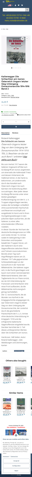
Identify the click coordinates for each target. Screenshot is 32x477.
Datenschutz (14, 456)
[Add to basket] (2, 34)
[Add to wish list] (27, 38)
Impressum (6, 456)
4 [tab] (16, 67)
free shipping (13, 105)
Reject (16, 470)
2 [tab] (13, 67)
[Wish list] (18, 5)
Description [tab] (5, 133)
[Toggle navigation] (3, 1)
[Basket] (22, 5)
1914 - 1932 (10, 95)
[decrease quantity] (3, 121)
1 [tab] (11, 67)
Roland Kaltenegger (19, 351)
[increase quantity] (29, 121)
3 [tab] (15, 67)
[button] (10, 5)
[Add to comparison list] (22, 38)
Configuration (16, 465)
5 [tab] (18, 67)
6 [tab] (20, 67)
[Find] (27, 10)
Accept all (16, 461)
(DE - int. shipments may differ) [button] (9, 114)
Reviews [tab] (15, 133)
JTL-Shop (19, 475)
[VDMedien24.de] (10, 1)
